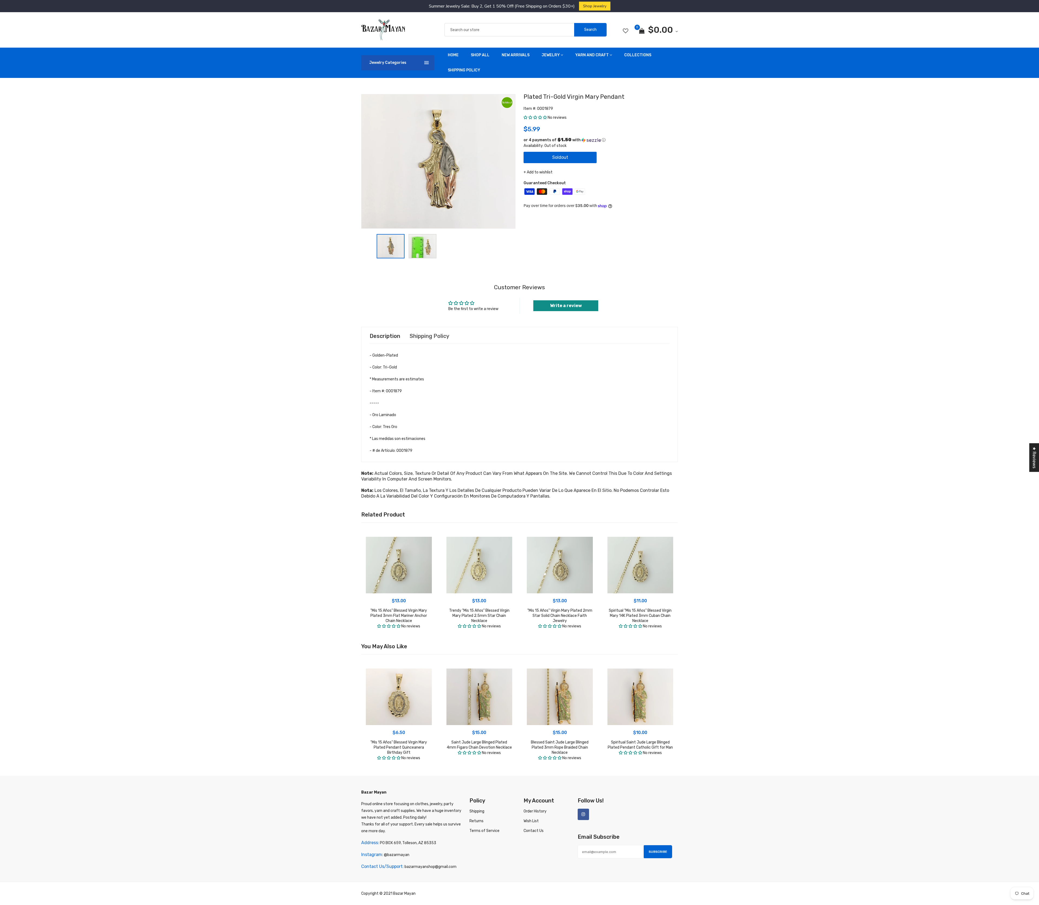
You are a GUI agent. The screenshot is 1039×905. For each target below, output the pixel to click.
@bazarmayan (396, 855)
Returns (476, 821)
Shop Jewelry (594, 6)
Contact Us (534, 830)
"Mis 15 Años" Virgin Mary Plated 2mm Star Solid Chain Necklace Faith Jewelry (559, 615)
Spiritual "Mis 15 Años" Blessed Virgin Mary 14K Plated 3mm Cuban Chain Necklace (640, 615)
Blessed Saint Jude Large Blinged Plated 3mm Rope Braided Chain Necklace (559, 747)
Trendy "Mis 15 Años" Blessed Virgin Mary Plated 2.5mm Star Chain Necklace (479, 615)
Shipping (476, 811)
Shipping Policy (464, 70)
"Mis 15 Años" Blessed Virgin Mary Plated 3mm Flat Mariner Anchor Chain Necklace (398, 615)
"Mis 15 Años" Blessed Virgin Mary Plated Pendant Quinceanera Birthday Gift (398, 747)
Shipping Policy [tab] (429, 336)
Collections (637, 55)
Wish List (531, 821)
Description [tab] (385, 336)
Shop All (480, 55)
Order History (535, 811)
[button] (535, 117)
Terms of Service (484, 830)
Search (590, 29)
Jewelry (551, 55)
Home (453, 55)
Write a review (566, 305)
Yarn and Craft (592, 55)
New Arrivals (516, 55)
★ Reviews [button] (1034, 457)
